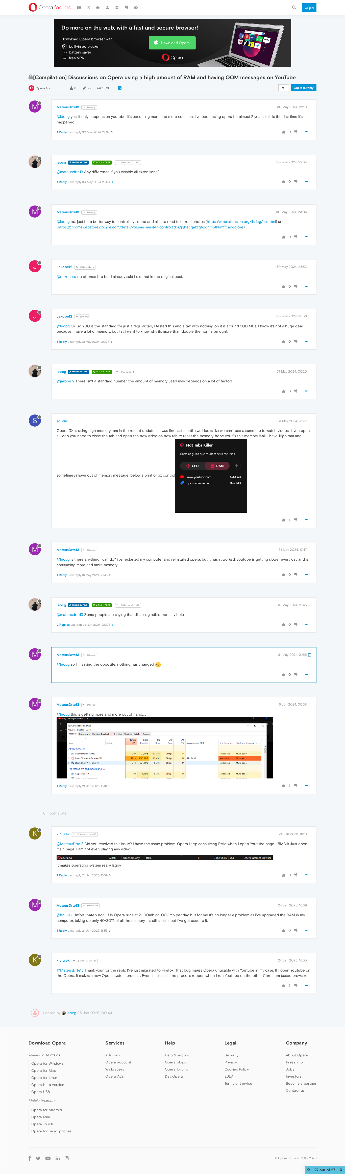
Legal (231, 1043)
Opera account (118, 1062)
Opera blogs (175, 1062)
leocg (61, 162)
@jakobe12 (66, 381)
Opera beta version (47, 1085)
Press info (294, 1062)
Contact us (295, 1090)
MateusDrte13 (68, 107)
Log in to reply (304, 88)
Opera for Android (46, 1110)
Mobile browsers (42, 1101)
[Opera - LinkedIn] (57, 1158)
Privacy (231, 1062)
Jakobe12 (64, 267)
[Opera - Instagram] (66, 1158)
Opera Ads (114, 1076)
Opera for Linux (44, 1078)
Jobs (290, 1069)
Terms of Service (238, 1083)
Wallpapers (114, 1069)
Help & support (178, 1055)
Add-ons (112, 1055)
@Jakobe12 (127, 372)
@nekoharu (66, 276)
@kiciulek (92, 905)
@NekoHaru (86, 267)
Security (231, 1055)
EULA (229, 1076)
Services (115, 1043)
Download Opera (175, 43)
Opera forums (176, 1069)
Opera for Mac (43, 1070)
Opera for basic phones (51, 1131)
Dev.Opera (174, 1076)
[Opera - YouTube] (48, 1158)
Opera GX (43, 88)
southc (62, 421)
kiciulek (63, 834)
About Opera (297, 1055)
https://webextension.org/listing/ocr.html (241, 221)
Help (170, 1043)
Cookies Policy (237, 1069)
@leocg (91, 107)
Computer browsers (45, 1054)
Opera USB (40, 1092)
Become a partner (301, 1083)
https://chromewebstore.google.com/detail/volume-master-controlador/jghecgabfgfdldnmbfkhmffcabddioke (150, 227)
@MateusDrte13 (130, 162)
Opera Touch (42, 1124)
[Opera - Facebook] (29, 1158)
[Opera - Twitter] (38, 1158)
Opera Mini (40, 1117)
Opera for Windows (47, 1063)
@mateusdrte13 (70, 172)
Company (296, 1043)
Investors (294, 1076)
